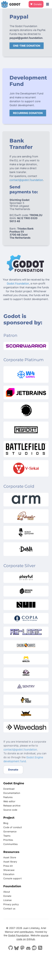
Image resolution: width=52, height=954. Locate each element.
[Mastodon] (22, 948)
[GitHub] (10, 948)
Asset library (10, 861)
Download (8, 788)
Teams (6, 835)
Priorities (8, 839)
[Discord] (28, 948)
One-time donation (26, 45)
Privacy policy (11, 904)
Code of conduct (12, 827)
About (6, 891)
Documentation (11, 793)
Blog (5, 823)
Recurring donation (28, 113)
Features (8, 797)
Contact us (9, 908)
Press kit (8, 865)
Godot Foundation (18, 283)
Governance (9, 831)
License (7, 900)
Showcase (8, 870)
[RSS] (40, 948)
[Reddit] (34, 948)
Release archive (11, 805)
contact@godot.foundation (26, 179)
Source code (10, 809)
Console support (12, 878)
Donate (37, 4)
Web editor (9, 801)
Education (8, 874)
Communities (10, 844)
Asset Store (9, 857)
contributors (26, 931)
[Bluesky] (16, 948)
